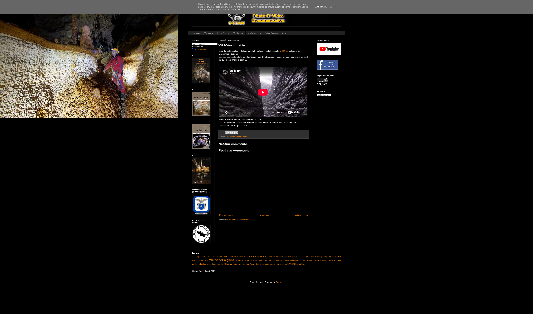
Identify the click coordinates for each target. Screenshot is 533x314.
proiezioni (196, 264)
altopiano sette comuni (225, 257)
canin (281, 257)
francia (205, 260)
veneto (239, 136)
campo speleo (272, 257)
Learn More (321, 7)
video (245, 136)
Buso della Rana (257, 256)
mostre (309, 260)
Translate (202, 49)
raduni (203, 264)
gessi (237, 260)
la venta (250, 260)
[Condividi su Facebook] (234, 132)
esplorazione (329, 257)
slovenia (228, 264)
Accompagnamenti (200, 257)
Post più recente (226, 215)
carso (294, 256)
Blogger (279, 282)
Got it (333, 7)
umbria (286, 264)
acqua (212, 257)
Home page (195, 33)
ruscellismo (230, 136)
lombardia (269, 260)
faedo (338, 256)
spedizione (238, 264)
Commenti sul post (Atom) (238, 219)
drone (308, 257)
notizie (316, 260)
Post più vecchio (301, 215)
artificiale (240, 257)
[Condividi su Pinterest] (236, 132)
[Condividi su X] (231, 132)
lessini (261, 260)
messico (278, 260)
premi (338, 260)
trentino (279, 264)
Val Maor (284, 51)
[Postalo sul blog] (228, 132)
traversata (271, 264)
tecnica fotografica (251, 264)
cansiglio (287, 257)
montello (302, 260)
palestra (323, 260)
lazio (256, 260)
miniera (285, 260)
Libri (284, 33)
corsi (303, 257)
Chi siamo (208, 33)
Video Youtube (271, 33)
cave (299, 257)
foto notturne (197, 260)
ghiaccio (243, 260)
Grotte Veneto (223, 33)
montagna (294, 260)
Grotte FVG (238, 33)
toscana (263, 264)
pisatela (331, 260)
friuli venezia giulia (221, 260)
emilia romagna (317, 257)
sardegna (220, 264)
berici (246, 257)
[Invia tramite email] (226, 132)
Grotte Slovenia (254, 33)
